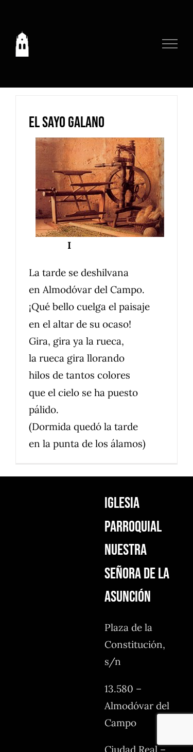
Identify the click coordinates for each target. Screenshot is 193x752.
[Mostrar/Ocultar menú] (170, 43)
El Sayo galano (66, 122)
